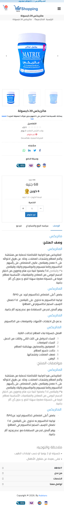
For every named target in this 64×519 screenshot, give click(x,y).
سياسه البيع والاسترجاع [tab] (37, 226)
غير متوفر (31, 214)
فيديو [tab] (19, 226)
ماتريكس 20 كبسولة (22, 19)
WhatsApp (24, 150)
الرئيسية (49, 19)
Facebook (40, 150)
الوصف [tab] (56, 226)
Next (57, 55)
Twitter (34, 150)
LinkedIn (29, 150)
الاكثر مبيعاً (40, 19)
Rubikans (43, 495)
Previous (6, 55)
